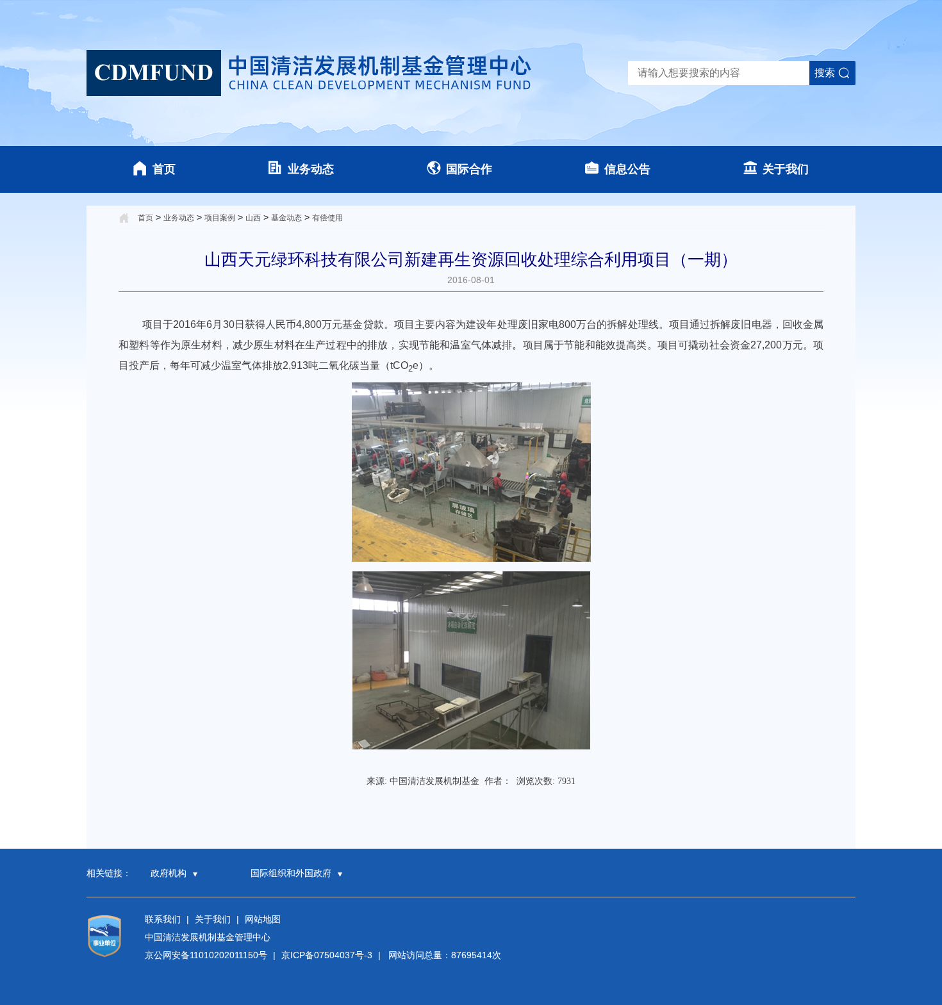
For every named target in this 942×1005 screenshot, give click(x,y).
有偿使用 (327, 217)
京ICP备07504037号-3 (326, 955)
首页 (164, 169)
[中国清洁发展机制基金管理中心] (311, 73)
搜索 (824, 72)
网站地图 (263, 919)
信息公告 (627, 169)
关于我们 (786, 169)
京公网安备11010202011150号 (206, 955)
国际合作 (469, 169)
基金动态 (286, 217)
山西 (253, 217)
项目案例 (219, 217)
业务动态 (311, 169)
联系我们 (163, 919)
